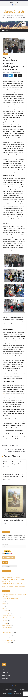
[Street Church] (3, 30)
